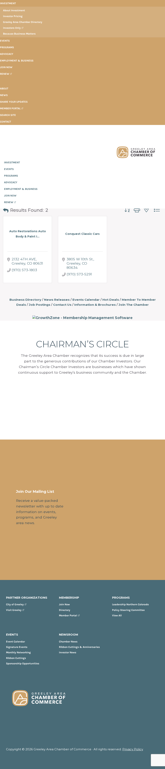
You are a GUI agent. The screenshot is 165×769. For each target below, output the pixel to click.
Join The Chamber (134, 305)
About (4, 88)
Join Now (6, 67)
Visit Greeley (14, 610)
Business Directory (25, 300)
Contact (5, 121)
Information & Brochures (95, 305)
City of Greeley (15, 604)
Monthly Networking (18, 652)
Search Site (8, 115)
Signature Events (16, 647)
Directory (64, 610)
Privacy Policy (132, 749)
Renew (4, 73)
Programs (7, 47)
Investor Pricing (13, 16)
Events (5, 40)
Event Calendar (15, 641)
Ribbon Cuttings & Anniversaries (79, 647)
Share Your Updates (14, 101)
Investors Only (12, 27)
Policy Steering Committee (128, 610)
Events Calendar (86, 300)
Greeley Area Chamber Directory (22, 22)
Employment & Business (16, 60)
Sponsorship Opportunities (22, 663)
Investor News (67, 652)
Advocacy (6, 53)
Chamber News (68, 641)
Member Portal (10, 108)
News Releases (57, 300)
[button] (5, 210)
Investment (8, 3)
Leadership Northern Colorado (130, 604)
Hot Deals (110, 300)
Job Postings (39, 305)
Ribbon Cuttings (16, 658)
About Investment (14, 10)
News (4, 95)
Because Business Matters (19, 33)
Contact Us (62, 305)
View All (117, 615)
